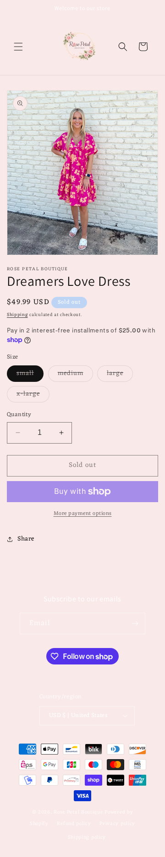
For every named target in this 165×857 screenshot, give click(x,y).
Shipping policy (87, 837)
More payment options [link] (83, 513)
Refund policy (74, 823)
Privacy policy (117, 823)
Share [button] (25, 539)
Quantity (19, 414)
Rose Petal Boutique (78, 812)
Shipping (17, 315)
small (30, 374)
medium (75, 374)
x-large (33, 395)
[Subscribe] (135, 623)
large (120, 374)
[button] (18, 47)
